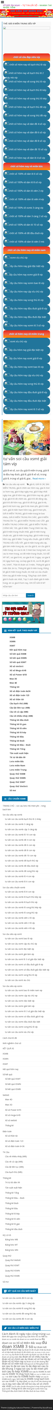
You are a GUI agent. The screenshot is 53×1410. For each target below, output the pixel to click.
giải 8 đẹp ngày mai (24, 491)
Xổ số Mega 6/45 (18, 670)
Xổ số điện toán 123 (19, 695)
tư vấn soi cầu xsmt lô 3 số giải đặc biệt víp (24, 959)
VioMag (10, 1407)
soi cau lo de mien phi (35, 1368)
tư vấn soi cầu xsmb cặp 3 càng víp (21, 829)
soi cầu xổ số (20, 1384)
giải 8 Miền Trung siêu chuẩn (25, 539)
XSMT (12, 645)
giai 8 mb (42, 502)
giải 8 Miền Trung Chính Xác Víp (32, 528)
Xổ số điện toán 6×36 (14, 1146)
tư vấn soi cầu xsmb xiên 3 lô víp (20, 923)
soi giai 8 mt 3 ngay (32, 557)
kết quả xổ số (30, 1364)
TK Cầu (6, 1152)
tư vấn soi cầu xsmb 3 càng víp (19, 824)
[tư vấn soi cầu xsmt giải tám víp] (26, 438)
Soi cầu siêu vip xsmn (12, 986)
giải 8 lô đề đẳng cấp (37, 498)
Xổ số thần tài (17, 699)
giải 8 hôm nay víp (35, 495)
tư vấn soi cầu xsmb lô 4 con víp (19, 876)
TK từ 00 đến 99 (17, 757)
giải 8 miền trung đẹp (23, 535)
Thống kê (14, 687)
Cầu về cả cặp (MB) (19, 711)
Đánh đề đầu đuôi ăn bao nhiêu (31, 1391)
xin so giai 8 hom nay (18, 583)
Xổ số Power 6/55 (18, 674)
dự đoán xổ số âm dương (34, 1361)
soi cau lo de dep (27, 1366)
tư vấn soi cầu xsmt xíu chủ (17, 980)
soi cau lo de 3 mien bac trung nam (30, 550)
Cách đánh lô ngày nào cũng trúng (24, 1334)
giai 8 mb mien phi (29, 506)
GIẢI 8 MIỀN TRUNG (12, 513)
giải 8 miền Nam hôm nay (20, 509)
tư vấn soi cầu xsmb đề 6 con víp (20, 845)
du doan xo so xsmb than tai (29, 1339)
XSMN (12, 641)
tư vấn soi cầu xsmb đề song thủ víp (21, 871)
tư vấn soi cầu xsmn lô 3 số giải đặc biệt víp (25, 1011)
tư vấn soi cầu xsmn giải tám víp (19, 1006)
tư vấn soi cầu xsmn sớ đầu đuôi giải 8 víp (24, 1016)
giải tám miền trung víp (13, 546)
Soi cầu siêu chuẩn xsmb (14, 887)
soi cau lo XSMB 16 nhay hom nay (26, 1372)
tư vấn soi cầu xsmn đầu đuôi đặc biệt (22, 1021)
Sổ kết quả (7, 1074)
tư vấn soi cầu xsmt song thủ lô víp (21, 975)
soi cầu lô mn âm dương (38, 1381)
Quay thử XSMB (17, 773)
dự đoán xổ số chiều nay (32, 1356)
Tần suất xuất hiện (19, 753)
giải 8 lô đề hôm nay (12, 502)
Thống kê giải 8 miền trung (30, 568)
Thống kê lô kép (18, 732)
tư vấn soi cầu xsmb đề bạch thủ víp (21, 860)
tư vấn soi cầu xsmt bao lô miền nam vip (23, 990)
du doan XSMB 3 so (24, 1344)
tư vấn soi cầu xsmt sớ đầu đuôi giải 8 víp (24, 964)
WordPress (47, 1407)
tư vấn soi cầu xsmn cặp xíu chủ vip (21, 995)
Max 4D (13, 682)
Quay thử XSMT (17, 782)
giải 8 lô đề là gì (30, 502)
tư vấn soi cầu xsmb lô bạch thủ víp (21, 902)
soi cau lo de (9, 1366)
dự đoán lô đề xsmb (20, 1354)
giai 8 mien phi (39, 509)
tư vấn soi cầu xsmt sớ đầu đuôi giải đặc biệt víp (27, 969)
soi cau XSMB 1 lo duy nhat (14, 1381)
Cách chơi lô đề (10, 1038)
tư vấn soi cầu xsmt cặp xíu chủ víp (21, 943)
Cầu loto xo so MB (36, 1336)
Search (30, 595)
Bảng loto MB (11, 1239)
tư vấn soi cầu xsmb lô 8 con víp (19, 891)
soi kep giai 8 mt (27, 561)
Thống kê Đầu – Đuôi (20, 745)
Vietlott (6, 1095)
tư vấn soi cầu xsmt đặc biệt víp (19, 949)
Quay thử (7, 1255)
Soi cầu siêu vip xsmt (15, 484)
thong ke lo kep (33, 1386)
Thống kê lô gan (18, 724)
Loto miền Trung (18, 769)
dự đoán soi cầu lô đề (38, 1354)
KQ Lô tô (7, 1235)
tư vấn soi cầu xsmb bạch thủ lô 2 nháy (23, 819)
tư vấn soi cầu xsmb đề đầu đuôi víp (21, 865)
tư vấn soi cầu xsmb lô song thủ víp (21, 912)
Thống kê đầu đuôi (19, 720)
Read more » (39, 478)
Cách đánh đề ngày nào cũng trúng (26, 1335)
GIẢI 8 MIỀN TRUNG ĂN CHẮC (23, 517)
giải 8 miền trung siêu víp (35, 542)
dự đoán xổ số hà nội (36, 1359)
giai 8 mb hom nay (11, 506)
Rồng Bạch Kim (42, 1364)
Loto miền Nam (17, 765)
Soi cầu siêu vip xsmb (12, 814)
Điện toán (7, 1131)
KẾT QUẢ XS (8, 1048)
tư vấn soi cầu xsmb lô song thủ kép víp (23, 907)
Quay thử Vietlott (19, 786)
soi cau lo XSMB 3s (38, 1371)
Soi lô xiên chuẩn (18, 1386)
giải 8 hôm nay (19, 495)
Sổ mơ (13, 790)
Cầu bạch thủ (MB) (19, 703)
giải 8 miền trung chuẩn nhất (16, 531)
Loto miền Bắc (17, 761)
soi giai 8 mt (16, 557)
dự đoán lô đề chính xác (24, 1352)
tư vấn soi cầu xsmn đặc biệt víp (19, 1000)
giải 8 (32, 484)
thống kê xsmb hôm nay (37, 1389)
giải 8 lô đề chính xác (17, 498)
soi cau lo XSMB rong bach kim (33, 1378)
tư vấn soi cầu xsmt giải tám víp (25, 461)
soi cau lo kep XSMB (15, 1371)
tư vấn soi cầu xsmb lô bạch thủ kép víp (23, 897)
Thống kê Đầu (17, 736)
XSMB (12, 637)
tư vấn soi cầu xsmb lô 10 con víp (20, 834)
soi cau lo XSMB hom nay (24, 1376)
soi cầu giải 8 (31, 546)
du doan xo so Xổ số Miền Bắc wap (23, 1341)
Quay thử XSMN (18, 778)
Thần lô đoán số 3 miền (24, 564)
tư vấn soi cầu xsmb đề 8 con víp (20, 850)
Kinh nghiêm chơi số (12, 1043)
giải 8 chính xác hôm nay (28, 488)
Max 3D (13, 678)
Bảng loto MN (11, 1250)
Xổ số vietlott (16, 666)
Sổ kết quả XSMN (18, 658)
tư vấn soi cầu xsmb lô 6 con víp (19, 881)
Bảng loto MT (11, 1244)
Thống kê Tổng (17, 749)
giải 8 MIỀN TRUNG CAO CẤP (31, 520)
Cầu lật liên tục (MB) (20, 707)
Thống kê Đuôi (17, 740)
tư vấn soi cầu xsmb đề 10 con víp (20, 855)
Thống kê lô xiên (18, 728)
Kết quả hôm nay (18, 649)
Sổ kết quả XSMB (18, 653)
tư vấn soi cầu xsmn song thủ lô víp (21, 1026)
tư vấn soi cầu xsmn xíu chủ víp (19, 1032)
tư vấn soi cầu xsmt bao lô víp (19, 938)
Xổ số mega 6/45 (12, 1115)
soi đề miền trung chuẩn (31, 553)
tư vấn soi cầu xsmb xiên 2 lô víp (20, 917)
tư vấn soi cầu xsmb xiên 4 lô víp (20, 928)
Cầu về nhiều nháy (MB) (21, 716)
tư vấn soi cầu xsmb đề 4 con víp (20, 839)
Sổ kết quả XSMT (18, 662)
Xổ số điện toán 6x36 (20, 691)
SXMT (9, 564)
